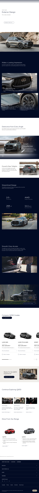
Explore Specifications (18, 412)
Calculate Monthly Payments (8, 347)
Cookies (11, 484)
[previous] (34, 359)
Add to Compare (7, 354)
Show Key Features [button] (5, 350)
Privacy (8, 484)
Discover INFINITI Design (28, 303)
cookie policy (4, 491)
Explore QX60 (24, 445)
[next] (36, 359)
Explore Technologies (6, 412)
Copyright (3, 484)
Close (34, 490)
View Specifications (6, 317)
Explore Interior (29, 412)
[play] (3, 156)
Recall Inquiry (21, 484)
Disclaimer (16, 484)
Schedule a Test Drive (8, 22)
